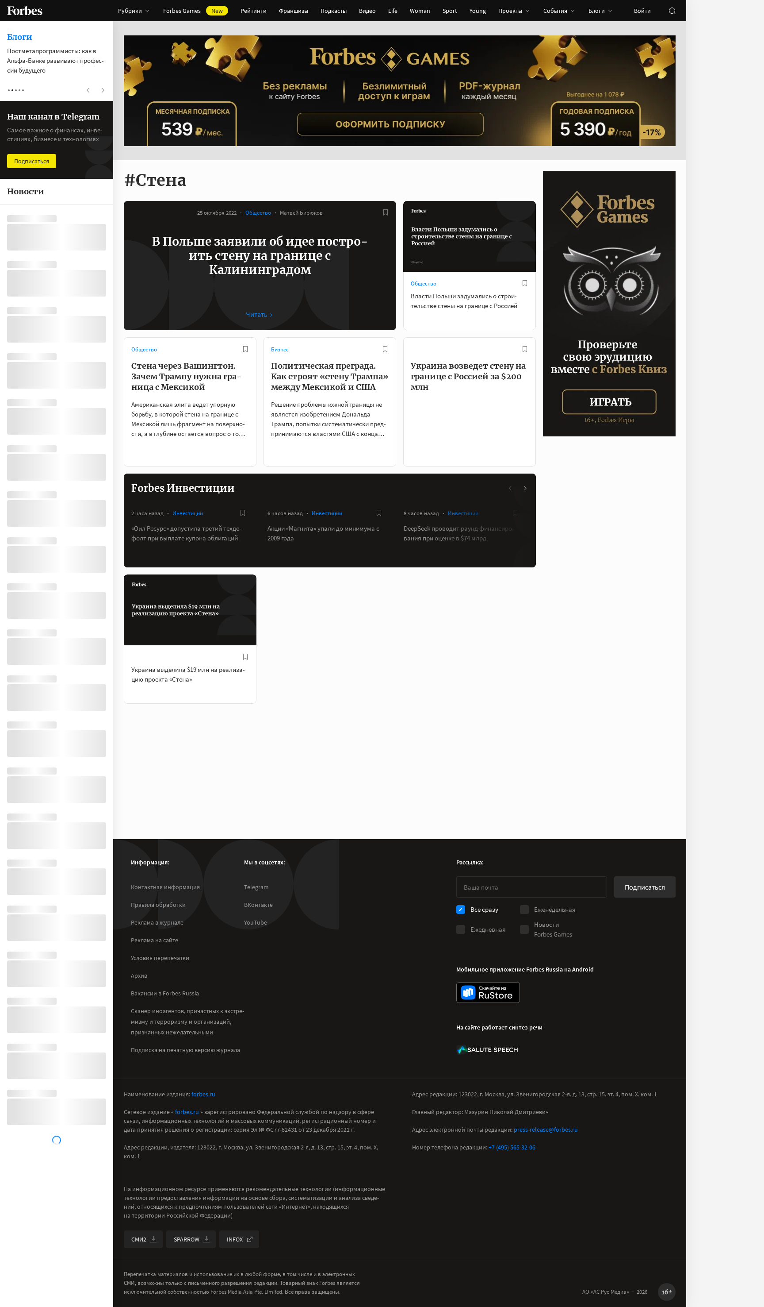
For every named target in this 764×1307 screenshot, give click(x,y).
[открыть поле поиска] (672, 11)
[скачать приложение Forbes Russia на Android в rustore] (488, 992)
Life (392, 11)
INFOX (235, 1239)
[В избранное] (385, 212)
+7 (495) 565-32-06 (512, 1147)
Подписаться (645, 887)
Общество (258, 212)
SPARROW (186, 1239)
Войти (642, 11)
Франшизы (293, 11)
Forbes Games (193, 11)
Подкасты (334, 11)
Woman (420, 11)
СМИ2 (138, 1239)
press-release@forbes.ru (546, 1130)
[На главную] (24, 10)
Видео (367, 11)
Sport (450, 11)
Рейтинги (254, 11)
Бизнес (280, 349)
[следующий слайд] (525, 488)
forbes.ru (203, 1094)
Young (478, 11)
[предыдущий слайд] (511, 488)
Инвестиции (187, 513)
